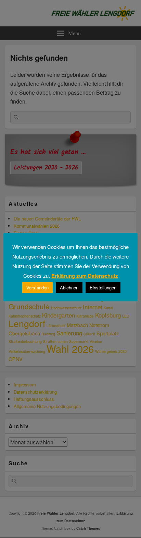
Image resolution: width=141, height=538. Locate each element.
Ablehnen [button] (69, 287)
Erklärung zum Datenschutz (84, 275)
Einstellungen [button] (103, 287)
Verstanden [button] (37, 287)
